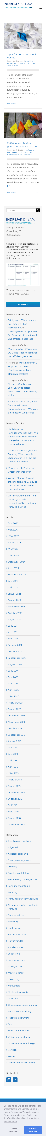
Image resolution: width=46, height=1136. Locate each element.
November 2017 (16, 824)
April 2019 (13, 767)
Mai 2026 (13, 529)
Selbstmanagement (19, 1030)
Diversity (12, 866)
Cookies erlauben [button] (33, 1129)
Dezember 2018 (16, 792)
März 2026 (13, 536)
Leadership (14, 953)
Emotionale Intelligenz (20, 873)
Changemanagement (19, 860)
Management (15, 966)
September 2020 (17, 658)
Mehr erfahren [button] (10, 1122)
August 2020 (15, 664)
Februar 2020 (15, 702)
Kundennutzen (29, 63)
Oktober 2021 (15, 613)
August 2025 (14, 542)
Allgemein (13, 847)
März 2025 (13, 555)
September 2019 (16, 735)
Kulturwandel (15, 941)
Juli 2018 (12, 805)
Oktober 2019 (15, 728)
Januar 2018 (14, 818)
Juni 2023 (13, 581)
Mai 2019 (12, 760)
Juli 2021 (12, 626)
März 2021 (13, 638)
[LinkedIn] (15, 1079)
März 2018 (13, 811)
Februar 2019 (15, 779)
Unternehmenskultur (19, 1037)
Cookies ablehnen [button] (13, 1129)
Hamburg (13, 921)
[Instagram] (8, 1079)
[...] (27, 97)
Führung (12, 892)
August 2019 (14, 741)
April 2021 (13, 632)
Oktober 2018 (15, 799)
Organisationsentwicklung (22, 1005)
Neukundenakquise (14, 155)
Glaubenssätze (16, 915)
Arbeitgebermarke (18, 854)
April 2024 (13, 568)
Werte (11, 1056)
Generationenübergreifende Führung (23, 907)
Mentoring (13, 979)
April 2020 (13, 690)
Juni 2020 (13, 677)
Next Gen (13, 998)
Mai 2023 (13, 587)
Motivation (14, 985)
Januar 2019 (14, 786)
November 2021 (16, 606)
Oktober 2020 (15, 651)
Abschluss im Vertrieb (20, 841)
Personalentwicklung (19, 1011)
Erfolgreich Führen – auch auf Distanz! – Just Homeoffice (22, 324)
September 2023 (17, 574)
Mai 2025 (13, 549)
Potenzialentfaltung (19, 1018)
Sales (9, 66)
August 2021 (14, 619)
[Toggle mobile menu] (40, 7)
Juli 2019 (12, 747)
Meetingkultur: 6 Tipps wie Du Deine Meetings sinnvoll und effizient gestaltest (22, 335)
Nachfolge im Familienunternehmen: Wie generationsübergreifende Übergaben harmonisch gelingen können (23, 436)
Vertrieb (15, 66)
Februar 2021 (15, 645)
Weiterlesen (11, 103)
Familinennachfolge (19, 886)
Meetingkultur (16, 973)
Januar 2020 (14, 709)
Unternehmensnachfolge (21, 1043)
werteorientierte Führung (22, 1062)
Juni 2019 (13, 754)
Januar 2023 (14, 594)
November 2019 (16, 722)
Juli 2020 (13, 670)
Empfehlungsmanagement (23, 879)
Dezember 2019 (16, 715)
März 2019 (13, 773)
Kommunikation (13, 152)
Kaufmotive (18, 63)
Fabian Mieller (15, 401)
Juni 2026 (13, 523)
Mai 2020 (13, 683)
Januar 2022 (14, 600)
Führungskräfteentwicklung (23, 898)
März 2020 (13, 696)
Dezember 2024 (16, 562)
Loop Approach (16, 960)
